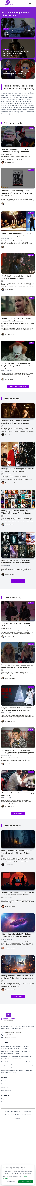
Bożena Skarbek (9, 434)
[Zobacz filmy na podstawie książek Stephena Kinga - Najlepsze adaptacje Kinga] (18, 351)
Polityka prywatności (27, 1111)
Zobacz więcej (18, 581)
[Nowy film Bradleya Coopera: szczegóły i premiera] (18, 780)
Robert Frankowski (10, 482)
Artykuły (4, 1042)
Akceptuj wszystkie (26, 1181)
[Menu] (30, 3)
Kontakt (7, 1114)
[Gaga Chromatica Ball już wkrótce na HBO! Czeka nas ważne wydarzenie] (18, 695)
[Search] (32, 3)
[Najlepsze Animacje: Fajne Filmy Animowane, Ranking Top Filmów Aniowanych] (18, 136)
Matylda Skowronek (10, 574)
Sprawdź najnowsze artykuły (18, 386)
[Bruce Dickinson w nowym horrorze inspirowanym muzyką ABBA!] (18, 221)
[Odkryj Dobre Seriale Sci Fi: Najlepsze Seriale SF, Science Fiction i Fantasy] (18, 922)
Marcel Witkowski (9, 524)
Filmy (2, 1099)
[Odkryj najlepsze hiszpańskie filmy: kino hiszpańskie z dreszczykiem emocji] (18, 545)
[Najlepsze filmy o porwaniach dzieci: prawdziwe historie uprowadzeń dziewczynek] (18, 411)
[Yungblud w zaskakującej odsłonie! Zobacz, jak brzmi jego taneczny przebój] (18, 737)
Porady (3, 1102)
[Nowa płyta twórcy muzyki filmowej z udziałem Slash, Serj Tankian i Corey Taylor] (18, 48)
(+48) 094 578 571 (9, 1035)
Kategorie (5, 1095)
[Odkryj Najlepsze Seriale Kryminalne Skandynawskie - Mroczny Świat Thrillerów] (18, 839)
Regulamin (6, 1111)
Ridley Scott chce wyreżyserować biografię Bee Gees (16, 1062)
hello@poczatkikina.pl (10, 1037)
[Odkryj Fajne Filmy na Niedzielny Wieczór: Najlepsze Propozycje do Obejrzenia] (18, 499)
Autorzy (4, 1077)
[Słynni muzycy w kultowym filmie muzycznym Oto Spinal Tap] (18, 27)
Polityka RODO (15, 1114)
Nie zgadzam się (10, 1181)
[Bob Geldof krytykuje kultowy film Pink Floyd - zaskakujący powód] (18, 263)
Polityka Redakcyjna (26, 1114)
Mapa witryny (18, 1118)
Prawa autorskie (15, 1111)
